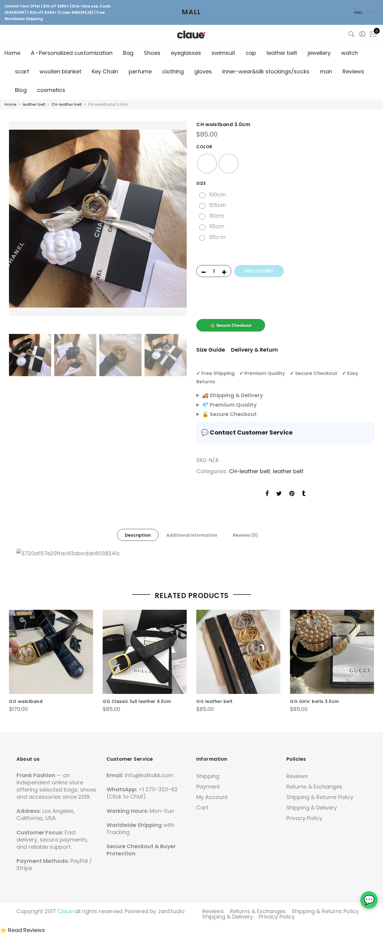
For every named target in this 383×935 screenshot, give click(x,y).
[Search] (351, 34)
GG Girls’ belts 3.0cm (314, 701)
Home (12, 53)
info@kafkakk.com (149, 775)
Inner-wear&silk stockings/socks (265, 71)
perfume (140, 71)
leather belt (282, 53)
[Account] (362, 34)
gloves (203, 71)
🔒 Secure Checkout (230, 325)
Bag (128, 53)
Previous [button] (19, 226)
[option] (98, 218)
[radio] (207, 163)
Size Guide (210, 349)
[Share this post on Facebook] (267, 494)
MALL (191, 12)
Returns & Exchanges (314, 786)
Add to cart (258, 271)
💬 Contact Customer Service (247, 432)
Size (201, 183)
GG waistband (25, 701)
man (326, 71)
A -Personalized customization (72, 53)
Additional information (191, 535)
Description (138, 535)
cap (251, 53)
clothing (173, 71)
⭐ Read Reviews (22, 930)
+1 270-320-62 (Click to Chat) (142, 793)
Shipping (207, 776)
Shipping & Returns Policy (319, 797)
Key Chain (105, 71)
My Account (212, 797)
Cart (202, 807)
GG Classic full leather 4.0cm (137, 701)
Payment (208, 786)
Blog (21, 90)
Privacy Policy (304, 818)
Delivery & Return (254, 349)
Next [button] (176, 226)
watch (349, 53)
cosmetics (51, 90)
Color (204, 147)
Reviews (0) (245, 535)
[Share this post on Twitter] (279, 494)
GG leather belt (214, 701)
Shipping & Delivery (311, 807)
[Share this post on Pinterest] (291, 494)
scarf (22, 71)
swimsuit (223, 53)
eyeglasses (186, 53)
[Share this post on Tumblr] (303, 494)
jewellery (319, 53)
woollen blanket (60, 71)
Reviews (353, 71)
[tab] (138, 535)
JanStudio (171, 911)
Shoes (152, 53)
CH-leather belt (66, 104)
